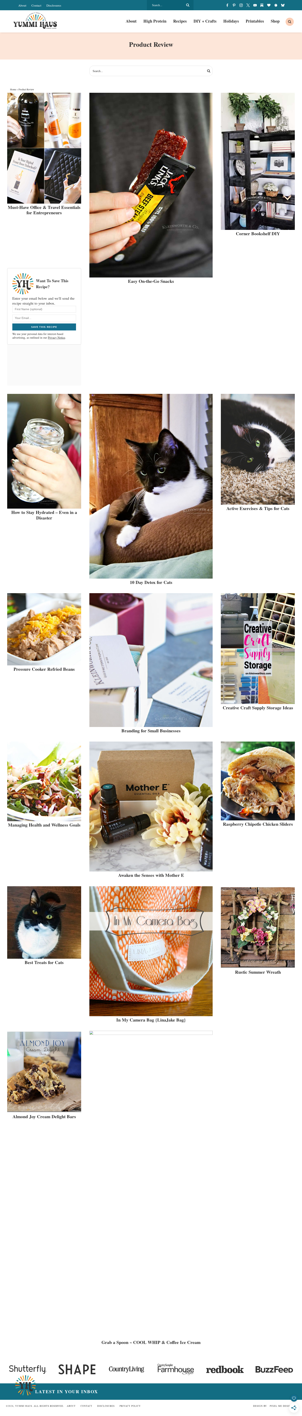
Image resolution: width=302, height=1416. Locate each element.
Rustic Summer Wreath (258, 972)
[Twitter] (248, 5)
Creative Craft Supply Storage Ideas (258, 707)
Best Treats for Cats (44, 962)
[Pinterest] (234, 5)
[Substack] (262, 5)
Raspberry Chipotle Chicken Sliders (258, 824)
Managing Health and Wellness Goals (44, 824)
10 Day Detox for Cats (151, 582)
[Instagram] (241, 5)
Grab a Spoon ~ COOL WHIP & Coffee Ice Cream (151, 1342)
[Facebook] (227, 5)
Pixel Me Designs (282, 1405)
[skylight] (276, 5)
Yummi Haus (35, 20)
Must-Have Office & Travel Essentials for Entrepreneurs (44, 210)
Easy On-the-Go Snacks (151, 281)
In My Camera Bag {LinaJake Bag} (151, 1019)
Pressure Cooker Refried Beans (44, 669)
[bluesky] (283, 5)
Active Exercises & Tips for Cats (257, 508)
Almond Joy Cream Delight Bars (44, 1116)
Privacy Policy (130, 1405)
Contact (36, 5)
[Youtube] (255, 5)
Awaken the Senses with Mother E (151, 875)
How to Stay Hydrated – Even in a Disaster (44, 515)
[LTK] (269, 5)
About (22, 5)
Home (13, 89)
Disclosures (53, 5)
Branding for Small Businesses (151, 730)
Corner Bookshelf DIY (258, 233)
